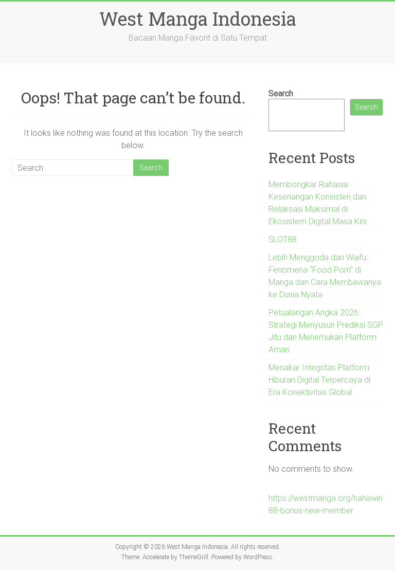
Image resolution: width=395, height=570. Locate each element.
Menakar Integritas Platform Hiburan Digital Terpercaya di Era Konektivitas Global (319, 380)
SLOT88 (282, 239)
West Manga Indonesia (197, 18)
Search (280, 93)
